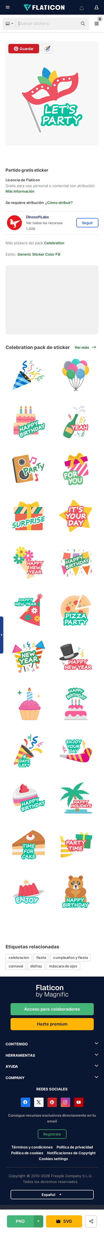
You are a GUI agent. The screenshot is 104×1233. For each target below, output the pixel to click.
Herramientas (20, 1055)
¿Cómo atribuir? (59, 202)
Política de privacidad (75, 1147)
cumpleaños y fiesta (70, 957)
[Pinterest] (52, 1102)
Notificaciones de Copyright (71, 1153)
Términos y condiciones (32, 1147)
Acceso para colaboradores (52, 1009)
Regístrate (52, 1134)
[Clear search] (71, 24)
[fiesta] (75, 797)
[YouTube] (78, 1102)
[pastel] (28, 421)
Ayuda (12, 1066)
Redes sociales (52, 1089)
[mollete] (28, 703)
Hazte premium (52, 1024)
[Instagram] (65, 1102)
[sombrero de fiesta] (28, 609)
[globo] (75, 374)
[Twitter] (39, 1102)
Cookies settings (53, 1159)
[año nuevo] (28, 562)
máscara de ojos (63, 966)
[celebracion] (28, 374)
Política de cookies (27, 1153)
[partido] (28, 468)
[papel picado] (28, 750)
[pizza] (75, 609)
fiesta (41, 957)
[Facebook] (25, 1102)
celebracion (19, 957)
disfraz (36, 966)
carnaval (16, 966)
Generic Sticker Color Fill (38, 254)
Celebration (54, 243)
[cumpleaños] (75, 468)
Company (15, 1077)
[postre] (28, 891)
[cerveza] (75, 421)
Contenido (17, 1044)
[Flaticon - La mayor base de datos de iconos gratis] (44, 7)
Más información (20, 191)
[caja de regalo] (28, 515)
